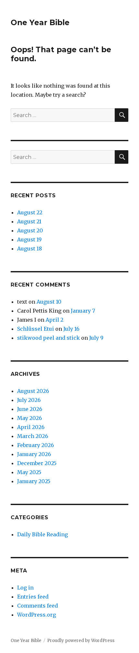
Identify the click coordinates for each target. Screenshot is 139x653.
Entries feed (32, 596)
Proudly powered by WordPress (80, 640)
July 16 (71, 329)
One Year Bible (40, 22)
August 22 (29, 212)
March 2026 (32, 436)
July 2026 (29, 400)
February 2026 (35, 445)
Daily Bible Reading (42, 534)
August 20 (30, 230)
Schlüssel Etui (35, 329)
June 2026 (29, 409)
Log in (25, 587)
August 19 (29, 239)
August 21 (29, 221)
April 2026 (31, 427)
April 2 (54, 320)
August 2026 (33, 391)
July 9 (96, 338)
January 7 (83, 310)
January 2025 (33, 481)
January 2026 (34, 454)
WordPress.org (36, 614)
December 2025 (37, 463)
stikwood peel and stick (48, 338)
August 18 (29, 248)
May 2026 (29, 418)
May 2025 (29, 472)
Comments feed (37, 605)
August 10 (49, 301)
